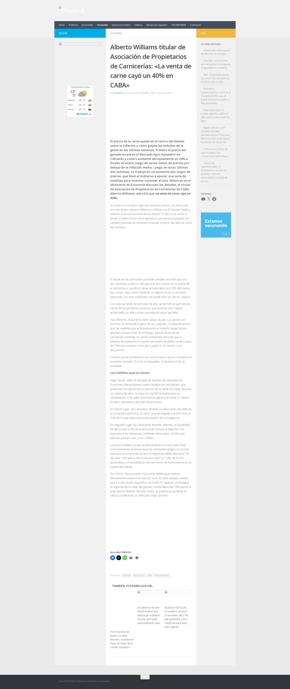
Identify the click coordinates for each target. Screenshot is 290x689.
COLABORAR (178, 25)
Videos (138, 25)
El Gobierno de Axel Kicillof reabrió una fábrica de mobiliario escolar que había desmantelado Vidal (148, 615)
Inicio (62, 25)
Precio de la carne (162, 575)
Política (73, 25)
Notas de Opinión (157, 25)
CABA (149, 575)
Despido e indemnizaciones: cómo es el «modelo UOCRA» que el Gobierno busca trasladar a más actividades (216, 96)
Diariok (119, 93)
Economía (87, 25)
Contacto (195, 25)
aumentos (127, 575)
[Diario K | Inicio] (72, 10)
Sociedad (102, 25)
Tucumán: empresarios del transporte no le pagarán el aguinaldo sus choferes (215, 64)
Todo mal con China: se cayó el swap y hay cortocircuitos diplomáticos (215, 152)
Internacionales (121, 25)
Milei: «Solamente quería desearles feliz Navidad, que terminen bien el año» (215, 78)
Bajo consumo (139, 575)
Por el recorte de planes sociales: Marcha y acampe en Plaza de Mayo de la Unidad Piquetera (122, 639)
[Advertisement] (151, 118)
